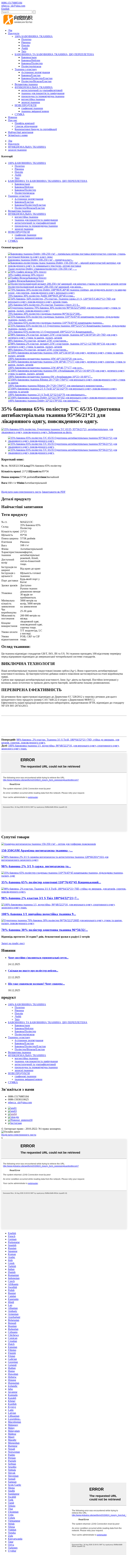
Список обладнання (26, 126)
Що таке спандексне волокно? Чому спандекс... (36, 983)
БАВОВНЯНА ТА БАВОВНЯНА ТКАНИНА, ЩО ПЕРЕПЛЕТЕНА (54, 54)
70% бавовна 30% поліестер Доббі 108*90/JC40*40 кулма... (41, 295)
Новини (12, 117)
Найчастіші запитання (20, 132)
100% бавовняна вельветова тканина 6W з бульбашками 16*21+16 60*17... (50, 376)
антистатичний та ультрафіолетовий (41, 90)
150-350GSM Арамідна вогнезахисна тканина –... (37, 850)
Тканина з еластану (26, 69)
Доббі (24, 48)
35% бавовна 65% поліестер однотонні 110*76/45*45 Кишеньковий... (51, 882)
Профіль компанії (24, 123)
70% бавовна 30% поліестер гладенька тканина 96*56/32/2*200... (45, 313)
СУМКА (19, 114)
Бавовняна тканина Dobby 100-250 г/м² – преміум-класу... (40, 259)
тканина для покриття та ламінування (42, 93)
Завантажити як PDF (54, 491)
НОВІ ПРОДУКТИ (25, 105)
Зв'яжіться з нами (18, 135)
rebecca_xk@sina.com (20, 1102)
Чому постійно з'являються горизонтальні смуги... (38, 957)
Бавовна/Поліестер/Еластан (36, 78)
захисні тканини (30, 102)
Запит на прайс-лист (13, 943)
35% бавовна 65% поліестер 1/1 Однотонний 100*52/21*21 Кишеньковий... (51, 331)
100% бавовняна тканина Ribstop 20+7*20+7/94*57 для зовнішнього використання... (56, 385)
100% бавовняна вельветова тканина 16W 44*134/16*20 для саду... (46, 358)
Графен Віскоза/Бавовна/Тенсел (26, 280)
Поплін (25, 45)
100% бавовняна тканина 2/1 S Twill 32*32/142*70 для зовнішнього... (47, 394)
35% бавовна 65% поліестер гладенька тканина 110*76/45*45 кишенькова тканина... (56, 322)
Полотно (26, 39)
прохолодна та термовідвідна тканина (42, 96)
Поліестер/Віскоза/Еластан (36, 81)
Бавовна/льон (29, 57)
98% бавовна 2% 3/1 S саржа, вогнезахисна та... (36, 866)
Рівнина (25, 42)
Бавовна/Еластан (30, 75)
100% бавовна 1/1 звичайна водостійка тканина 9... (38, 914)
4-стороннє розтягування (35, 72)
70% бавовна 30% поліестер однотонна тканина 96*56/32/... (44, 930)
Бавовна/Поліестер (32, 63)
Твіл (23, 51)
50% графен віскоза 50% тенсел (26, 274)
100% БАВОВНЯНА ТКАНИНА (34, 36)
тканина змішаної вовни (35, 111)
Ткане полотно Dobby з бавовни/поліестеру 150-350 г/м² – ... (42, 268)
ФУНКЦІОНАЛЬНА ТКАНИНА (34, 87)
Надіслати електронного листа (18, 1134)
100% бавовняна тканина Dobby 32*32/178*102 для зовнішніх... (44, 400)
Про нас (12, 120)
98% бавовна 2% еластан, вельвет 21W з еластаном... (38, 340)
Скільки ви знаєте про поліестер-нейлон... (33, 970)
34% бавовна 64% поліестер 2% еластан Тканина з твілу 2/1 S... (44, 304)
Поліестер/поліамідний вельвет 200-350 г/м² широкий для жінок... (45, 286)
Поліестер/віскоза (31, 66)
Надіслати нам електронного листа (21, 491)
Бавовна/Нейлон (30, 60)
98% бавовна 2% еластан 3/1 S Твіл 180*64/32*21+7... (40, 898)
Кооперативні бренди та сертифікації (36, 129)
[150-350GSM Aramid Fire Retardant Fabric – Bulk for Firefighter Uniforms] (48, 844)
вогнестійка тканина (33, 99)
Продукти (13, 33)
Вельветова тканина (26, 84)
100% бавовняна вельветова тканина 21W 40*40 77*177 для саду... (46, 367)
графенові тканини (32, 108)
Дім (10, 30)
